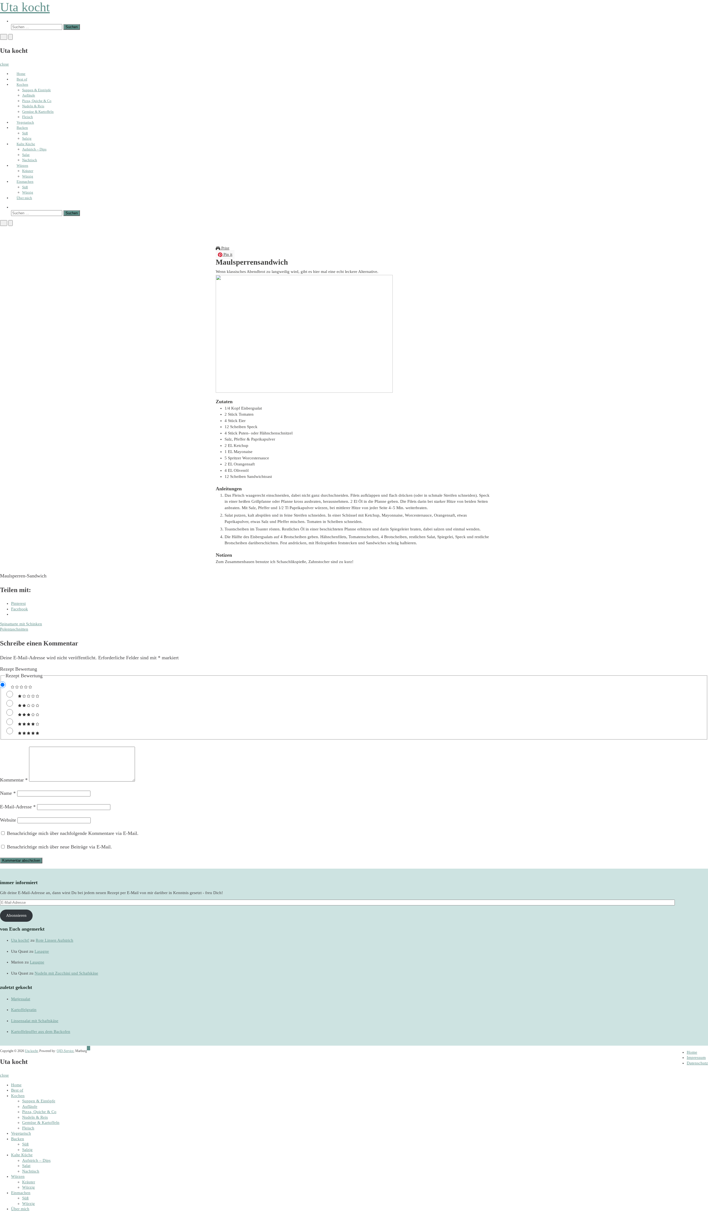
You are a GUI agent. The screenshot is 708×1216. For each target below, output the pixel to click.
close (4, 64)
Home (21, 74)
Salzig (27, 138)
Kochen (22, 84)
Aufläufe (28, 95)
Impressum (696, 1057)
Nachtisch (29, 160)
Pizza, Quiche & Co (36, 101)
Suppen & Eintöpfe (36, 90)
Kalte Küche (26, 144)
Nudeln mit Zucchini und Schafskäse (66, 973)
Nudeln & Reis (33, 106)
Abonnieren (16, 915)
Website (8, 820)
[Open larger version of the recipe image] (304, 333)
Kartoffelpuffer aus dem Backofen (40, 1031)
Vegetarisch (25, 122)
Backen (22, 128)
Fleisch (27, 117)
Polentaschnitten (14, 629)
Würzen (22, 165)
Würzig (27, 176)
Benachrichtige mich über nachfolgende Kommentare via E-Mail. (73, 833)
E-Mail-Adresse (18, 806)
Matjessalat (20, 999)
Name (8, 793)
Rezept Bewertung (18, 669)
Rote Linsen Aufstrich (54, 940)
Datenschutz (697, 1063)
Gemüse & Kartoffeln (38, 112)
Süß (25, 133)
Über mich (24, 198)
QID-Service (65, 1051)
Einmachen (25, 181)
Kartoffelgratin (24, 1009)
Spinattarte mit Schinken (21, 624)
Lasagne (42, 951)
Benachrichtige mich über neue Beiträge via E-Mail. (59, 847)
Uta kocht (25, 7)
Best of (22, 79)
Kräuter (27, 171)
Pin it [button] (227, 254)
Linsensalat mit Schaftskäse (34, 1021)
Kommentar (14, 780)
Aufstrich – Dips (34, 149)
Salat (26, 155)
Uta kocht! (20, 940)
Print (224, 248)
